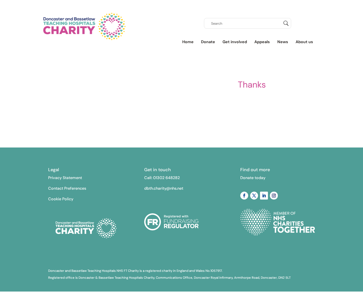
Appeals (262, 41)
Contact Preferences (67, 188)
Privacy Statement (65, 177)
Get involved (234, 41)
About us (304, 41)
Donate (208, 41)
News (282, 41)
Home (188, 41)
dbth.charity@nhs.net (163, 188)
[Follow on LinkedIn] (264, 196)
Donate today (252, 177)
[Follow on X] (254, 196)
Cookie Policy (60, 199)
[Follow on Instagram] (274, 196)
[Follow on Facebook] (244, 196)
